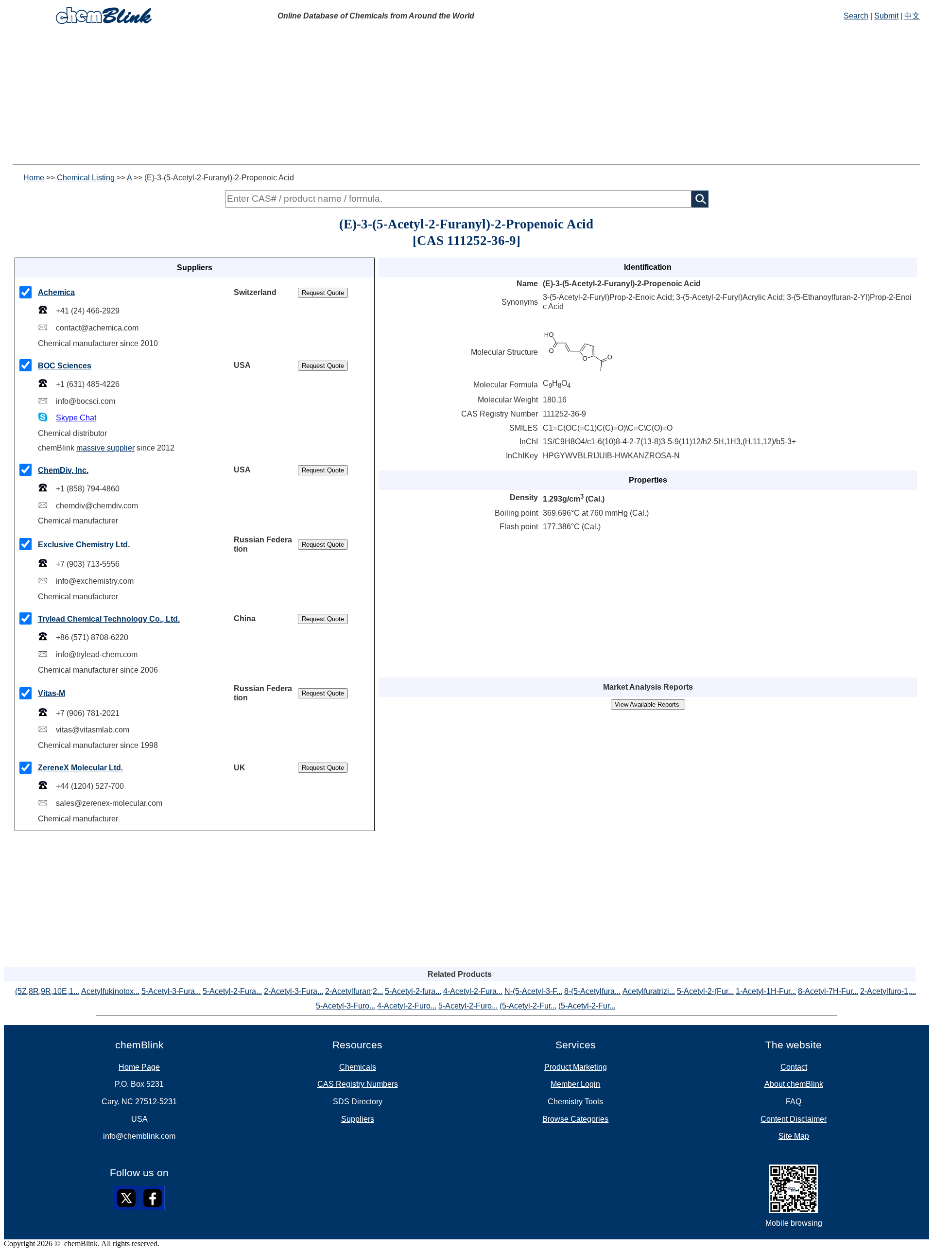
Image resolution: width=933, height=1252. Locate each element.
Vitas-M (51, 693)
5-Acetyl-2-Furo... (468, 1006)
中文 (912, 16)
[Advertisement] (295, 96)
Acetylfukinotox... (110, 991)
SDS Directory (357, 1101)
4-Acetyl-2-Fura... (472, 991)
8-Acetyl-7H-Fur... (828, 991)
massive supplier (105, 448)
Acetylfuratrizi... (648, 991)
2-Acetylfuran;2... (354, 991)
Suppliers (357, 1119)
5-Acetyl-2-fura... (413, 991)
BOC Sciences (64, 366)
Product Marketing (575, 1067)
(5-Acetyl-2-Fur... (528, 1006)
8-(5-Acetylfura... (592, 991)
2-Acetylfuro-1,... (888, 991)
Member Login (575, 1084)
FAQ (793, 1101)
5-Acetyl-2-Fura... (232, 991)
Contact (793, 1067)
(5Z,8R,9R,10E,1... (47, 991)
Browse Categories (575, 1119)
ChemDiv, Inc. (63, 470)
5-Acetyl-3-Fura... (171, 991)
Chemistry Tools (575, 1101)
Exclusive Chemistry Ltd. (84, 544)
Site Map (793, 1136)
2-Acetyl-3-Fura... (293, 991)
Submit (886, 16)
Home (33, 178)
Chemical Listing (86, 178)
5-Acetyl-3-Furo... (345, 1006)
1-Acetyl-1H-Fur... (766, 991)
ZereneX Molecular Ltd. (80, 768)
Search (856, 16)
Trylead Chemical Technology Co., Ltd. (109, 619)
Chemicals (357, 1067)
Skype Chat (76, 418)
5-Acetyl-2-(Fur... (705, 991)
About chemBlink (793, 1084)
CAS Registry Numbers (357, 1084)
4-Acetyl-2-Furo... (406, 1006)
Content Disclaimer (793, 1119)
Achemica (56, 292)
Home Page (139, 1067)
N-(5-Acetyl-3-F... (533, 991)
